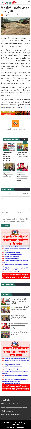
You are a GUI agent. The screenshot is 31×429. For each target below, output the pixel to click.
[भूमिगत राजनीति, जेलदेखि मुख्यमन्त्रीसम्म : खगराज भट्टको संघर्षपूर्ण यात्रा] (9, 147)
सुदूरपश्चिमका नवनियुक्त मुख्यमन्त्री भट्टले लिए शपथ (18, 316)
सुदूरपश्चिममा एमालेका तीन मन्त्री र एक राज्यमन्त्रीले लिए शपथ (20, 308)
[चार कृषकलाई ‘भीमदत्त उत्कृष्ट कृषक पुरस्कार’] (5, 334)
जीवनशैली (19, 170)
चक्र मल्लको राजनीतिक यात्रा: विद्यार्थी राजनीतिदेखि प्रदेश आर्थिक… (19, 326)
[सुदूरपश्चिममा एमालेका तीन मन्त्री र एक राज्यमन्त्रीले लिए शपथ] (22, 147)
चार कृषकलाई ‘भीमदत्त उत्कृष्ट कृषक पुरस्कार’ (19, 333)
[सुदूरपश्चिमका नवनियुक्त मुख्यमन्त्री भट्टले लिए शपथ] (9, 167)
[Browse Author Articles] (15, 123)
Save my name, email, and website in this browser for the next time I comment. (15, 220)
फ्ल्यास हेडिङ (6, 150)
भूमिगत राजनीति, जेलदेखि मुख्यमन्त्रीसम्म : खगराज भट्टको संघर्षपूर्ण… (19, 301)
